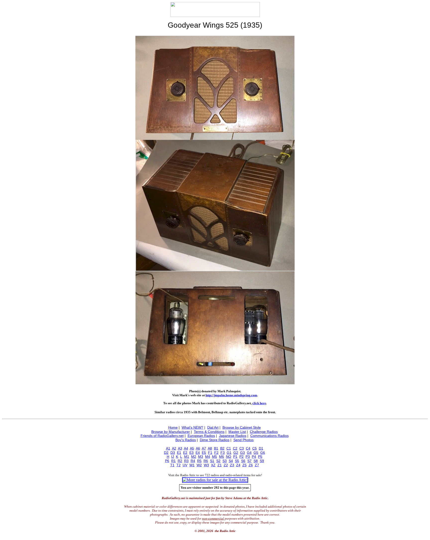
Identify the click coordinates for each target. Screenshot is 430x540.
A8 (210, 448)
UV (185, 465)
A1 (168, 448)
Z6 (251, 465)
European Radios (201, 436)
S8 (256, 461)
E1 (179, 453)
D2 (166, 453)
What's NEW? (192, 427)
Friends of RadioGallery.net (162, 436)
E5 (204, 453)
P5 (260, 457)
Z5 (244, 465)
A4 (186, 448)
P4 (254, 457)
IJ (172, 457)
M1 (186, 457)
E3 (191, 453)
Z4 (238, 465)
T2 (178, 465)
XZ (213, 465)
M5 (214, 457)
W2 (199, 465)
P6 (167, 461)
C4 (248, 448)
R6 (206, 461)
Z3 (232, 465)
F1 (210, 453)
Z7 (257, 465)
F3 (222, 453)
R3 (186, 461)
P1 (235, 457)
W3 (206, 465)
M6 (221, 457)
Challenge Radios (264, 432)
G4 (249, 453)
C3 (241, 448)
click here (259, 403)
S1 (212, 461)
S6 (243, 461)
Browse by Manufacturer (170, 432)
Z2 (226, 465)
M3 (200, 457)
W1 (192, 465)
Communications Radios (269, 436)
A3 (180, 448)
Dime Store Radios (214, 440)
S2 (218, 461)
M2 (193, 457)
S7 (249, 461)
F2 (216, 453)
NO (228, 457)
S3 (224, 461)
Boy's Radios (185, 440)
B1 (216, 448)
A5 (192, 448)
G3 (242, 453)
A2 (174, 448)
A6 (198, 448)
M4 (207, 457)
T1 (172, 465)
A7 (204, 448)
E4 (198, 453)
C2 (235, 448)
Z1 (219, 465)
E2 (185, 453)
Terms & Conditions (209, 432)
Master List (237, 432)
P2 (241, 457)
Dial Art (212, 427)
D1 (261, 448)
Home (173, 427)
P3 (248, 457)
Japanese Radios (232, 436)
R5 (199, 461)
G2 (235, 453)
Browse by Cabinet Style (241, 427)
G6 (262, 453)
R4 (193, 461)
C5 (254, 448)
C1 (228, 448)
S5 (237, 461)
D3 (172, 453)
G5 (256, 453)
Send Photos (243, 440)
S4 (231, 461)
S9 (262, 461)
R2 (180, 461)
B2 (222, 448)
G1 (229, 453)
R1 (173, 461)
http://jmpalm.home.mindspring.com (231, 395)
